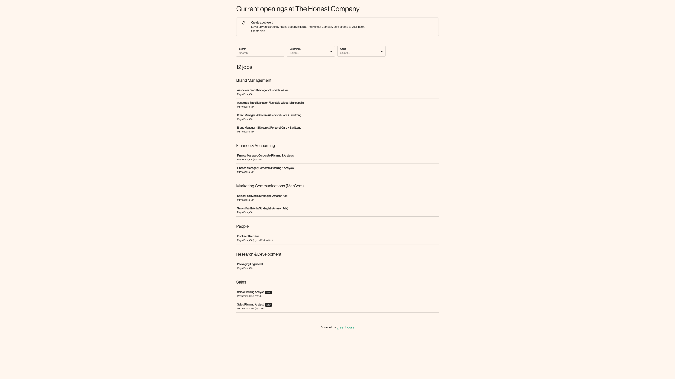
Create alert (258, 31)
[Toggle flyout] (331, 51)
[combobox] (340, 53)
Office (343, 49)
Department (295, 49)
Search (242, 49)
